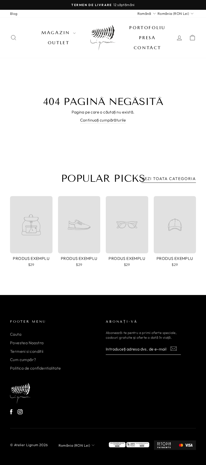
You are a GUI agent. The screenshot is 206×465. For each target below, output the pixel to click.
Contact (147, 47)
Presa (147, 37)
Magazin (56, 32)
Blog (14, 13)
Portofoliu (147, 27)
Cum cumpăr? (23, 359)
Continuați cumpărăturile (103, 120)
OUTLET (59, 42)
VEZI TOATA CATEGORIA (168, 178)
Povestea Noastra (26, 342)
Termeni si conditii (26, 351)
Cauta (15, 334)
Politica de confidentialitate (35, 368)
